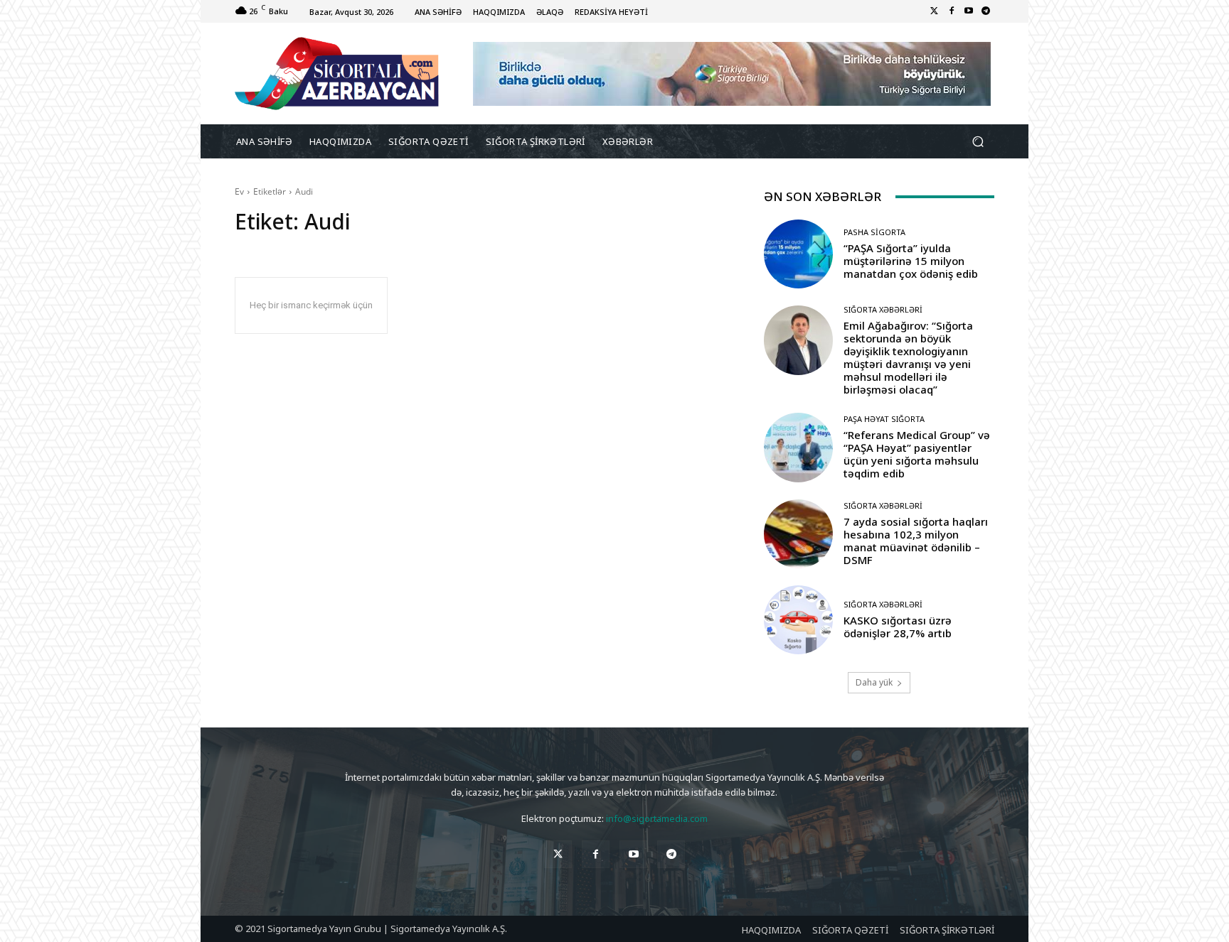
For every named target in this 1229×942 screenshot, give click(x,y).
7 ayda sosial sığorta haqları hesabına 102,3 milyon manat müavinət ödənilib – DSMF (916, 540)
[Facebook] (951, 11)
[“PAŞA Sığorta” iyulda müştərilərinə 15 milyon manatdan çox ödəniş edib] (798, 254)
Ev (239, 191)
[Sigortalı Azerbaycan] (337, 73)
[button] (977, 141)
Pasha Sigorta (874, 232)
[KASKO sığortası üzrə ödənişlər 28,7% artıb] (798, 619)
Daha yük (874, 682)
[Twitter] (934, 11)
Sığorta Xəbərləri (883, 309)
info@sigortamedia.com (657, 818)
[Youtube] (968, 11)
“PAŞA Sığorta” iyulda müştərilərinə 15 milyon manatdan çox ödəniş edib (911, 261)
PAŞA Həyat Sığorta (884, 419)
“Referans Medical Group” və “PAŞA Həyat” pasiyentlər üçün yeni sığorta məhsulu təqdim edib (917, 454)
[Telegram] (985, 11)
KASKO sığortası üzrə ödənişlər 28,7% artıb (898, 626)
